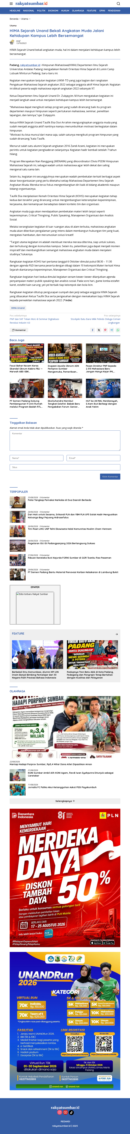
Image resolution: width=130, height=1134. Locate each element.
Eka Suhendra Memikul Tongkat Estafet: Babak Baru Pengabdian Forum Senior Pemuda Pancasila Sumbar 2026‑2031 (64, 404)
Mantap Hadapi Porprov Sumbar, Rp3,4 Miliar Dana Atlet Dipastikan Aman (51, 764)
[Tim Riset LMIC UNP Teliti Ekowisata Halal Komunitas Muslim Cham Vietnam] (18, 531)
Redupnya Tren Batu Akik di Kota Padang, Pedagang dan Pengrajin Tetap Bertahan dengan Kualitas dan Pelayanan (90, 675)
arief (18, 41)
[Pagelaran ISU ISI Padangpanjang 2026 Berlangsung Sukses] (18, 546)
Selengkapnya (63, 801)
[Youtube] (65, 1112)
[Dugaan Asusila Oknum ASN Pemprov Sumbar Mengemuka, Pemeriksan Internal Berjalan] (65, 353)
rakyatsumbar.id (30, 65)
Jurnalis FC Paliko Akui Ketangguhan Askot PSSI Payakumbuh (63, 787)
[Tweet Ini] (99, 330)
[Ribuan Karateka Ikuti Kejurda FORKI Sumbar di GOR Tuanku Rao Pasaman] (18, 560)
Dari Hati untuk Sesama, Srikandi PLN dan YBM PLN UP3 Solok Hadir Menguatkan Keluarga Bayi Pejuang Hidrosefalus (72, 516)
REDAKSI (65, 1121)
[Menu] (12, 3)
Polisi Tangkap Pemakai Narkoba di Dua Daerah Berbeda (59, 500)
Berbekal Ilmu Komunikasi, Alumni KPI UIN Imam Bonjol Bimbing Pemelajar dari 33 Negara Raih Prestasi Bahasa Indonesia (35, 675)
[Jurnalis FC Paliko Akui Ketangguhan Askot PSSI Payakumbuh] (18, 790)
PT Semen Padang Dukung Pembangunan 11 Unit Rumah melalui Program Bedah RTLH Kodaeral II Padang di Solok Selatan (26, 404)
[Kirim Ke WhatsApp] (118, 330)
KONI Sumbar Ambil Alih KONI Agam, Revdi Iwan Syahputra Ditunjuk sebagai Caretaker (71, 774)
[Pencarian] (118, 3)
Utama (13, 25)
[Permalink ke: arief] (12, 41)
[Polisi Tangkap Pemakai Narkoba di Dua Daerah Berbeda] (18, 502)
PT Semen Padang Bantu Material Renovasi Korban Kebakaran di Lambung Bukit (73, 572)
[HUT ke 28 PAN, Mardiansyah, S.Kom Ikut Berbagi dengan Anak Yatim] (103, 388)
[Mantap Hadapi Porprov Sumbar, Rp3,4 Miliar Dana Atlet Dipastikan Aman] (65, 727)
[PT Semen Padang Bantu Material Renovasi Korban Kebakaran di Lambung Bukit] (18, 574)
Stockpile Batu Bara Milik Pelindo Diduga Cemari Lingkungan (95, 319)
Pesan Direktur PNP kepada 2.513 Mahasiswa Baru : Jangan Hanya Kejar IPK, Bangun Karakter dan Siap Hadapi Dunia (101, 368)
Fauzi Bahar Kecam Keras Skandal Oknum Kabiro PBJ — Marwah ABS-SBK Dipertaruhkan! (26, 368)
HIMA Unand (18, 308)
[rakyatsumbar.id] (31, 4)
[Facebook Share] (92, 330)
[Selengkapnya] (116, 634)
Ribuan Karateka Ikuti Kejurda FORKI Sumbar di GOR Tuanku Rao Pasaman (69, 557)
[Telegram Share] (111, 330)
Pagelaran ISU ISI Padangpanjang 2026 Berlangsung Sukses (62, 543)
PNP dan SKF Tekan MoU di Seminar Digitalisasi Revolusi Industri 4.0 (34, 319)
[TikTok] (71, 1112)
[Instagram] (59, 1112)
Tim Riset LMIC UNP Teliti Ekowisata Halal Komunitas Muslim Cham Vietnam (70, 529)
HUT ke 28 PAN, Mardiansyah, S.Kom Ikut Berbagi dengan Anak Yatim (102, 404)
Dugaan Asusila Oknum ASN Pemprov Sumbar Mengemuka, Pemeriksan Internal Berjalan (63, 368)
